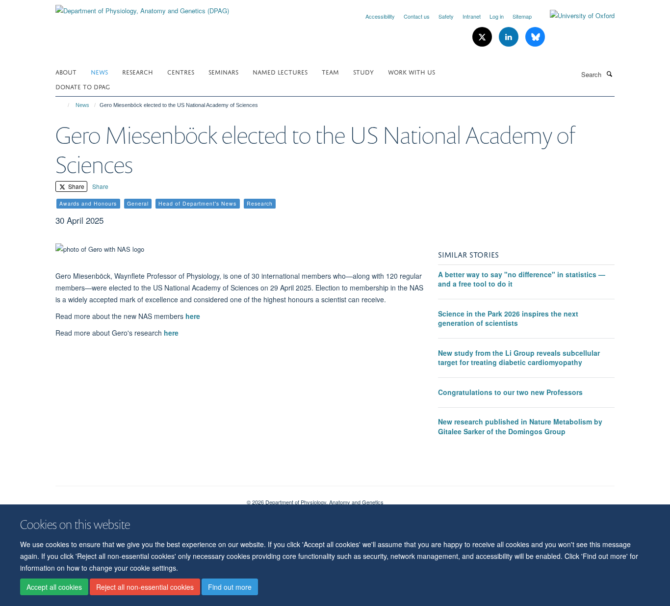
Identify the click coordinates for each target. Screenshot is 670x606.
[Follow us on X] (483, 37)
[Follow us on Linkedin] (509, 37)
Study (363, 71)
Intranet (472, 16)
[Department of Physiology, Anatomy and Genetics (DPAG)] (142, 7)
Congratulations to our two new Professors (510, 392)
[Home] (64, 105)
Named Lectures (280, 71)
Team (330, 71)
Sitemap (522, 16)
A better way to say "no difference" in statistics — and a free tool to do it (521, 279)
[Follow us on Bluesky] (535, 37)
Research (137, 71)
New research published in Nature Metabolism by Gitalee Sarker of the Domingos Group (520, 426)
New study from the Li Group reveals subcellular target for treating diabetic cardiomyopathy (519, 358)
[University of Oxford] (575, 16)
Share (75, 186)
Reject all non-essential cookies (145, 587)
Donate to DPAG (82, 86)
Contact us (417, 16)
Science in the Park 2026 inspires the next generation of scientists (508, 318)
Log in (497, 16)
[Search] (609, 73)
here (192, 316)
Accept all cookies (54, 587)
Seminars (223, 71)
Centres (180, 71)
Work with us (411, 71)
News (99, 71)
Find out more (230, 587)
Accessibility (380, 16)
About (66, 71)
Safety (446, 16)
